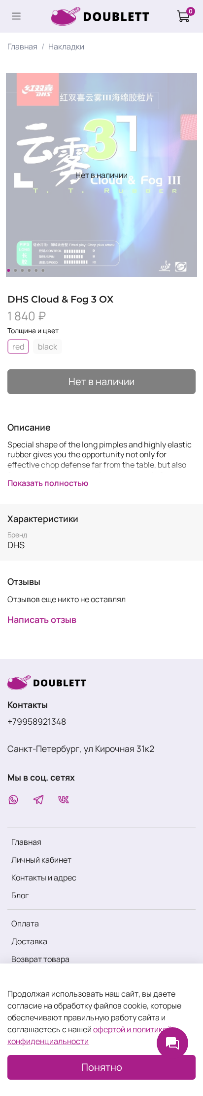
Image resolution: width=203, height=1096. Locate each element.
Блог (20, 895)
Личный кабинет (41, 859)
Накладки (66, 46)
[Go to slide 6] (42, 270)
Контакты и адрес (43, 877)
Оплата (25, 923)
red (18, 346)
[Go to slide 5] (35, 270)
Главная (22, 46)
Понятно (101, 1067)
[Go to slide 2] (15, 270)
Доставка (29, 941)
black (47, 346)
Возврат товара (40, 959)
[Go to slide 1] (8, 270)
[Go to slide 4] (29, 270)
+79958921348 (36, 721)
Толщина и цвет (33, 331)
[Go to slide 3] (22, 270)
